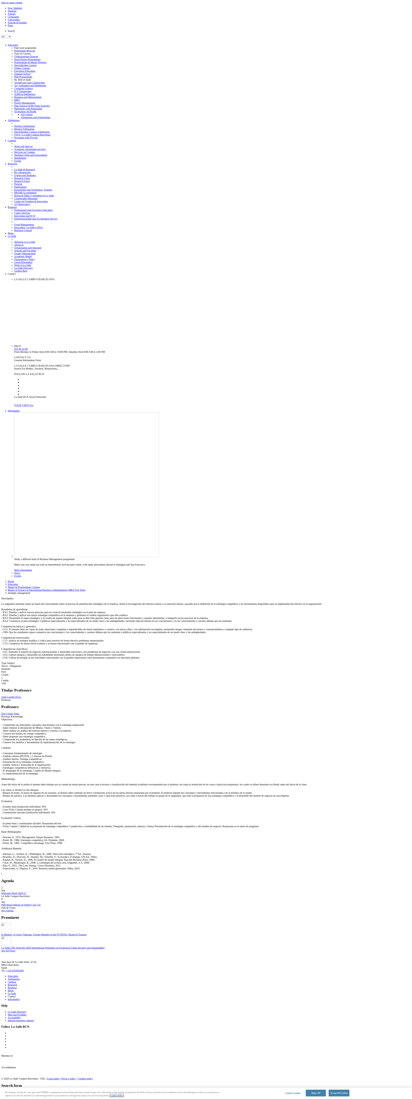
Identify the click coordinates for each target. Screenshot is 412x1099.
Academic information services (30, 149)
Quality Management (25, 253)
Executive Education (24, 71)
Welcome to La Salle (24, 242)
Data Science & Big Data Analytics (32, 105)
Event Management (24, 224)
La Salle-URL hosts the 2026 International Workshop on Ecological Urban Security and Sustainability (53, 947)
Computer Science (23, 88)
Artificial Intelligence (25, 94)
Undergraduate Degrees (26, 56)
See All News (8, 950)
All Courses (27, 114)
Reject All (315, 1093)
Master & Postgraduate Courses (24, 587)
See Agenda (7, 910)
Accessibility (14, 1017)
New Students (15, 8)
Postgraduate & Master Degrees (30, 62)
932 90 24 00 (21, 349)
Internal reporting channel (21, 1020)
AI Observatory (22, 204)
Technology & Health (25, 111)
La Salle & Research (24, 169)
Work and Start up (23, 146)
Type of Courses (22, 53)
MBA (17, 100)
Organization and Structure (28, 247)
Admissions (14, 120)
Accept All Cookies (339, 1093)
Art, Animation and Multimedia (30, 85)
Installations (20, 158)
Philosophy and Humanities (28, 108)
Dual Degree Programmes (27, 59)
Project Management (24, 103)
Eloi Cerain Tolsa (10, 713)
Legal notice (53, 1078)
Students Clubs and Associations (30, 155)
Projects (18, 184)
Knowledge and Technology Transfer (33, 189)
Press (10, 25)
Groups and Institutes (25, 175)
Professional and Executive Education (33, 210)
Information (14, 410)
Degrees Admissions (24, 126)
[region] (206, 1093)
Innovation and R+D (24, 216)
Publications (20, 187)
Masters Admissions (24, 129)
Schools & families (17, 22)
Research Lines (22, 181)
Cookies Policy (117, 1095)
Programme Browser (24, 50)
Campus (12, 140)
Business (12, 207)
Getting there (20, 271)
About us (18, 244)
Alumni (11, 14)
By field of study (22, 79)
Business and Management (27, 97)
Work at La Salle (22, 265)
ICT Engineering (22, 91)
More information (23, 570)
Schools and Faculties (25, 250)
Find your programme (25, 48)
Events (17, 160)
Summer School (22, 74)
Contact (12, 273)
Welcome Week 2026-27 (13, 893)
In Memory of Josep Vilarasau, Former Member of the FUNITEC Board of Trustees (44, 934)
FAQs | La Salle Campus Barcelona (32, 134)
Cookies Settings (292, 1093)
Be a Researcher (22, 172)
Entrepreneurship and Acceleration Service (35, 218)
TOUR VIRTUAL (23, 405)
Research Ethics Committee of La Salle (34, 195)
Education (13, 45)
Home (11, 581)
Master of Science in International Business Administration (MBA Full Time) (47, 590)
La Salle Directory (23, 268)
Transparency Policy (24, 259)
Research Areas (22, 178)
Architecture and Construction (29, 82)
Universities (14, 19)
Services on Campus (24, 152)
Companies (13, 16)
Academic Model (23, 256)
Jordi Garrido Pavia (11, 697)
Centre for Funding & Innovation (31, 201)
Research (12, 163)
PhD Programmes (23, 76)
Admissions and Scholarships (35, 117)
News (17, 573)
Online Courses (22, 68)
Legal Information (23, 262)
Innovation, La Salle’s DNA (28, 227)
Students (12, 11)
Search (11, 31)
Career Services (22, 213)
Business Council (23, 230)
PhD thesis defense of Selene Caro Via (21, 904)
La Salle (12, 236)
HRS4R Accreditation (25, 192)
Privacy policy (68, 1078)
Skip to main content (11, 2)
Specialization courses (25, 65)
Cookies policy (85, 1078)
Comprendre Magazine (25, 198)
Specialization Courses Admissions (32, 132)
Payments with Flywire (26, 137)
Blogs (11, 233)
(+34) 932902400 (15, 970)
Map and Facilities (17, 1014)
